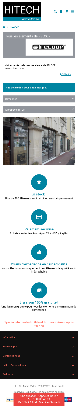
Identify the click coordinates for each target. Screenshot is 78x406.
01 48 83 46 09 (40, 399)
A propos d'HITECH (15, 109)
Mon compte (10, 346)
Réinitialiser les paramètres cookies (44, 392)
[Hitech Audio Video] (27, 11)
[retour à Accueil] (4, 27)
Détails (66, 74)
